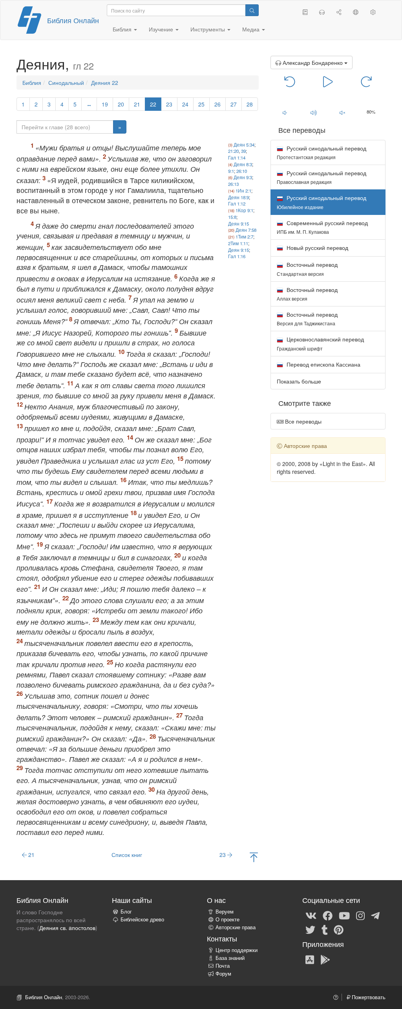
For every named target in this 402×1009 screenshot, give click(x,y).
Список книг (126, 855)
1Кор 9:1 (244, 210)
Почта (223, 965)
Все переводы (302, 421)
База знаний (230, 957)
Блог (126, 911)
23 (169, 104)
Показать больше (299, 381)
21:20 (233, 151)
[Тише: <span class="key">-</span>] (284, 112)
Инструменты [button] (208, 29)
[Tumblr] (325, 929)
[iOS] (309, 959)
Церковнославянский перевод (320, 343)
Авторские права (236, 927)
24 (185, 104)
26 (217, 104)
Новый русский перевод (316, 247)
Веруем (225, 911)
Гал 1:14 (236, 157)
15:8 (232, 217)
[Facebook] (328, 915)
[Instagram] (360, 915)
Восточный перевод (307, 269)
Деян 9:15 (238, 223)
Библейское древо (142, 919)
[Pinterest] (339, 929)
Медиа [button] (251, 29)
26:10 (241, 171)
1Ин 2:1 (243, 190)
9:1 (231, 171)
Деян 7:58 (246, 230)
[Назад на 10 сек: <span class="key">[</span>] (289, 81)
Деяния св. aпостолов (67, 928)
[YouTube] (344, 915)
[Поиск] (252, 10)
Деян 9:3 (243, 177)
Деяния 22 (104, 82)
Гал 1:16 (236, 256)
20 (121, 104)
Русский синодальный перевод (321, 152)
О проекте (227, 919)
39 (243, 151)
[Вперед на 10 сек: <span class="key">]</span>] (366, 81)
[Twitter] (310, 929)
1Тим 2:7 (244, 236)
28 (250, 104)
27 (233, 104)
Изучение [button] (162, 29)
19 (105, 104)
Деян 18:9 (238, 197)
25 (201, 104)
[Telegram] (375, 915)
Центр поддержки (237, 950)
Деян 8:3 (243, 164)
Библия (31, 82)
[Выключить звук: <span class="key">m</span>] (342, 112)
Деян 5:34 (244, 144)
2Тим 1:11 (238, 243)
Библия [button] (123, 29)
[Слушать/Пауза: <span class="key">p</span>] (328, 81)
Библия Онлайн (73, 20)
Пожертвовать (368, 997)
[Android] (325, 959)
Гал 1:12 (236, 203)
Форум (223, 973)
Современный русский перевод (322, 227)
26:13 (233, 184)
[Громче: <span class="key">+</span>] (313, 112)
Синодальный (66, 82)
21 (137, 104)
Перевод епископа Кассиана (322, 364)
